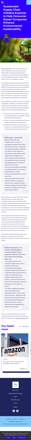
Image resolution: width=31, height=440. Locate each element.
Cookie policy (21, 437)
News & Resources (15, 399)
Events (15, 396)
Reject (14, 437)
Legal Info (15, 419)
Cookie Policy (9, 419)
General (15, 403)
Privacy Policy (22, 419)
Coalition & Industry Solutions (15, 393)
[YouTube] (17, 411)
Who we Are (15, 390)
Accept (8, 437)
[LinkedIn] (14, 411)
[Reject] (29, 435)
